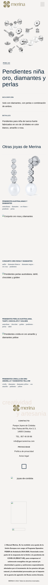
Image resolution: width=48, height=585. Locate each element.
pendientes (13, 267)
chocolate (14, 324)
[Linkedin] (24, 466)
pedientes (13, 386)
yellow (20, 386)
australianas (6, 206)
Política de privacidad (24, 451)
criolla (4, 384)
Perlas (6, 63)
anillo (4, 264)
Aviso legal (24, 456)
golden (21, 324)
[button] (42, 4)
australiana (5, 324)
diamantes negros (27, 264)
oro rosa (5, 267)
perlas (12, 209)
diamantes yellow (22, 384)
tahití (10, 327)
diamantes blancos (14, 264)
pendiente (5, 209)
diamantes (15, 206)
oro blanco (23, 206)
